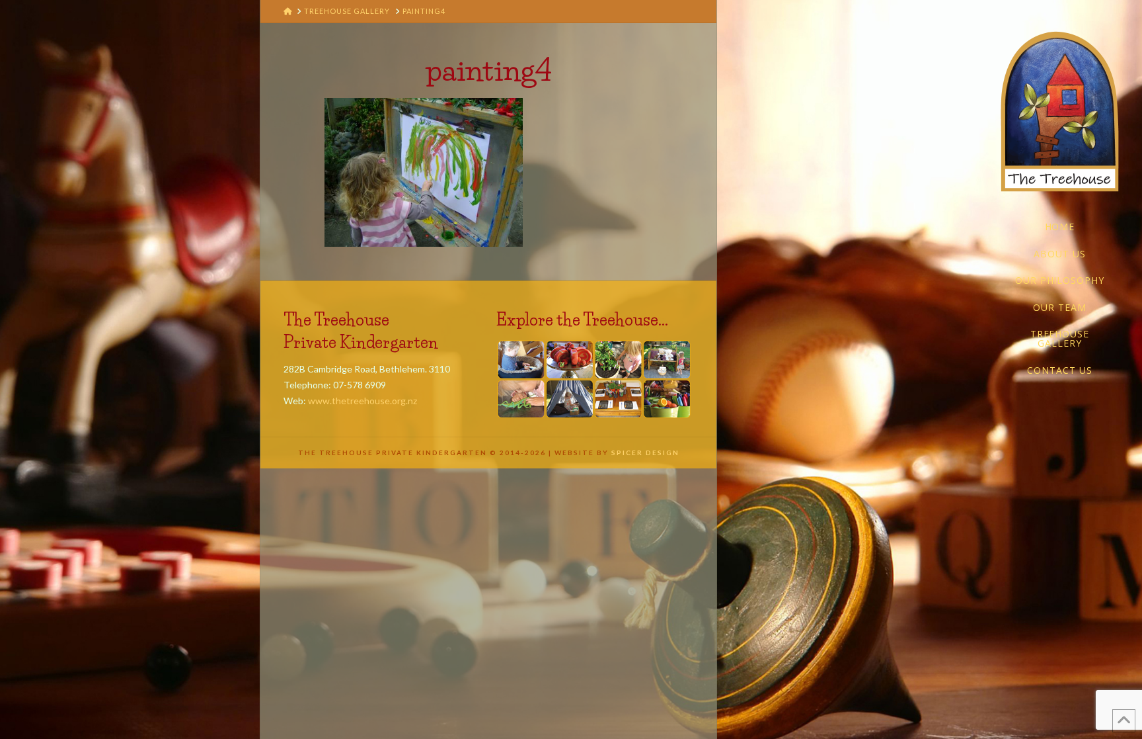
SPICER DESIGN (645, 452)
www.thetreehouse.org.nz (362, 400)
